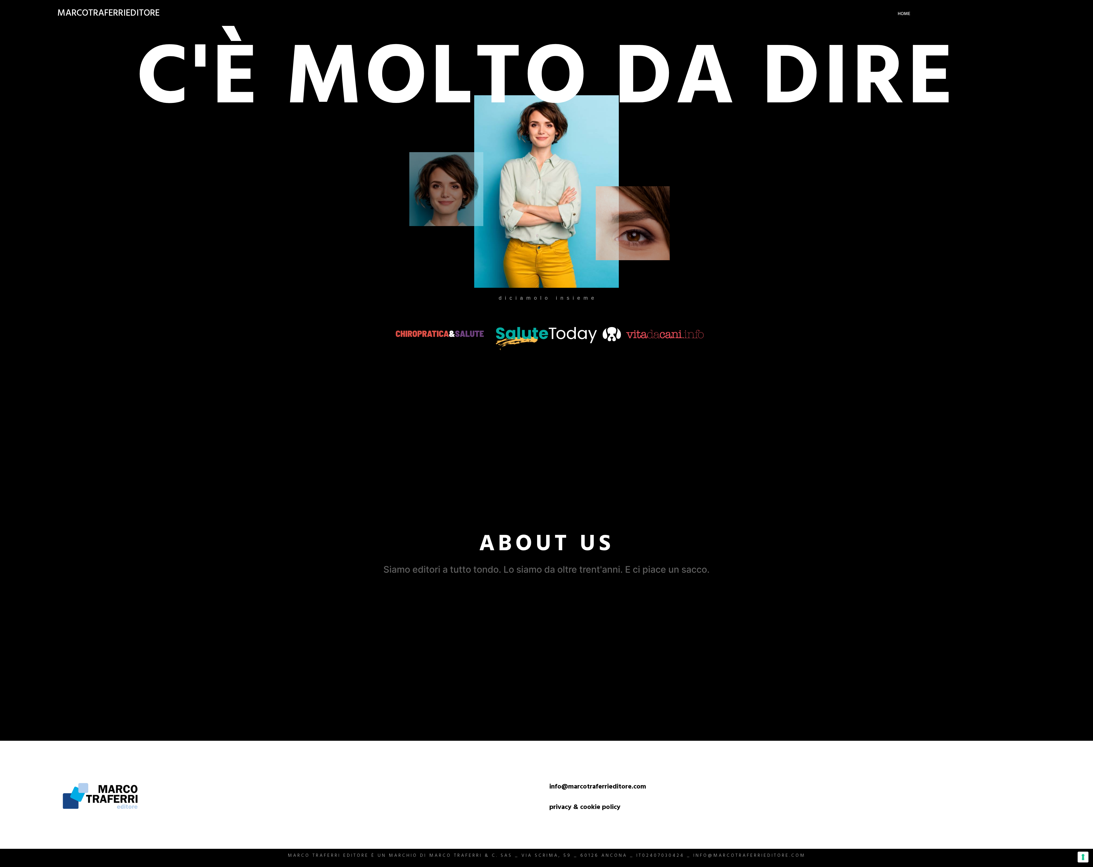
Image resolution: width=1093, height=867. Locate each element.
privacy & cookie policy (585, 807)
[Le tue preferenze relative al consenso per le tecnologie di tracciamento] (1083, 857)
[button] (546, 544)
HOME (904, 14)
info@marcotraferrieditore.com (597, 787)
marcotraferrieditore (108, 14)
